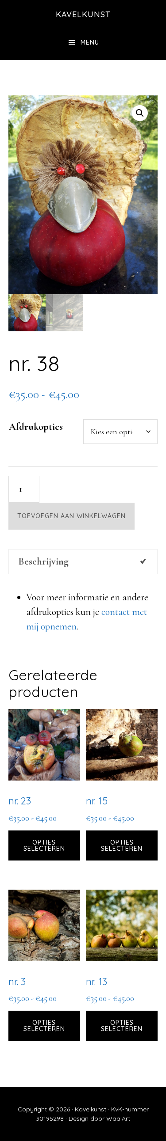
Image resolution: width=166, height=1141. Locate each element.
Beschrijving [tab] (44, 561)
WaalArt (118, 1118)
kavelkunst (83, 14)
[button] (140, 113)
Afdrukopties (36, 426)
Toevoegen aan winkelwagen (71, 516)
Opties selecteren (44, 845)
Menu (90, 42)
